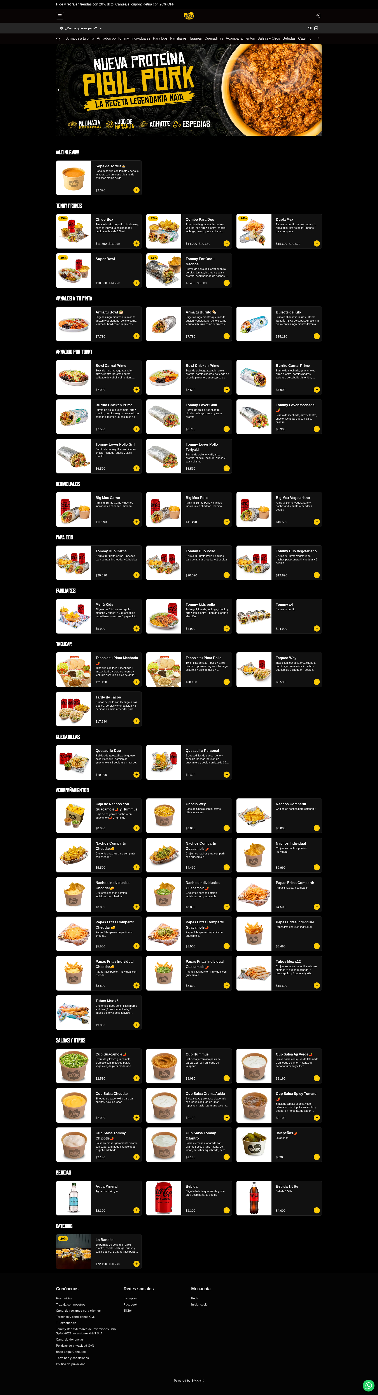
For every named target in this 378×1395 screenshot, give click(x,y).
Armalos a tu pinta (80, 38)
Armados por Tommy (113, 38)
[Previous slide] (58, 90)
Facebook (130, 1304)
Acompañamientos (240, 38)
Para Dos (160, 38)
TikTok (128, 1310)
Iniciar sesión (200, 1304)
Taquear (195, 38)
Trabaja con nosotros (70, 1304)
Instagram (131, 1298)
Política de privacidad (71, 1364)
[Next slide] (319, 90)
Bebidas (289, 38)
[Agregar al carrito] (136, 190)
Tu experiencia (66, 1323)
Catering (305, 38)
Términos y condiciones (72, 1358)
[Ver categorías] (318, 39)
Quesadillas (214, 38)
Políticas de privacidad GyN (75, 1345)
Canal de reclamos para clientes (78, 1310)
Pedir (194, 1298)
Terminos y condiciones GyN (75, 1316)
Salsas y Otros (268, 38)
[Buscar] (58, 39)
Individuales (140, 38)
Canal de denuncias (70, 1339)
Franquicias (64, 1298)
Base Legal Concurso (71, 1351)
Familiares (178, 38)
